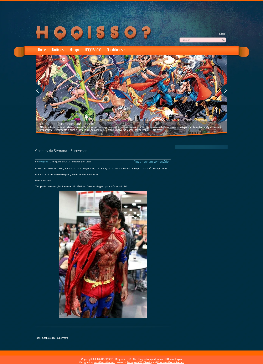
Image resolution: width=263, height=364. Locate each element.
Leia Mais (157, 130)
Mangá (74, 50)
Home (42, 50)
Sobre (222, 34)
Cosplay (46, 338)
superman (62, 338)
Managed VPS (134, 362)
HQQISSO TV (93, 50)
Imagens (43, 161)
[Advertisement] (131, 11)
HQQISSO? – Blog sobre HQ (116, 359)
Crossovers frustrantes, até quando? (68, 124)
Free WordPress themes (170, 362)
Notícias (58, 50)
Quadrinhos (116, 50)
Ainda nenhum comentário (151, 162)
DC (53, 338)
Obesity (147, 362)
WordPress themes (104, 362)
